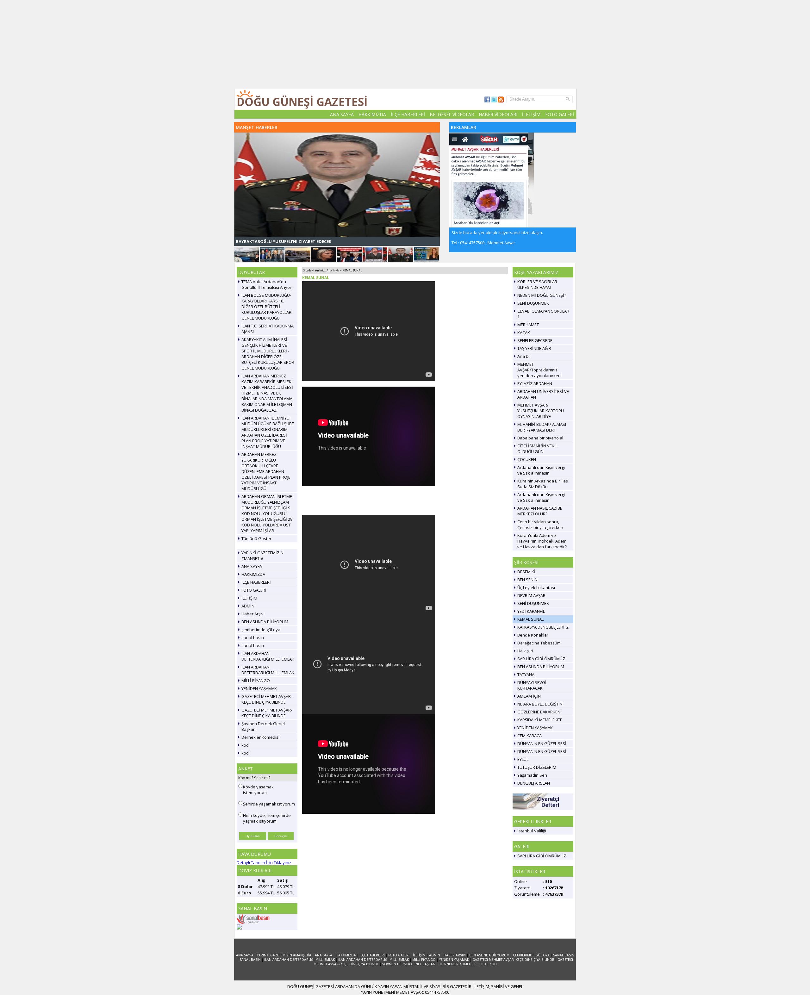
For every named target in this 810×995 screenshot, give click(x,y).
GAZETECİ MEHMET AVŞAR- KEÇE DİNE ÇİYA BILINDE (266, 705)
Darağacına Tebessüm (539, 648)
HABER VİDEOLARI (498, 114)
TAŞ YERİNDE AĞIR (534, 354)
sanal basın (252, 643)
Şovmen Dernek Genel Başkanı (263, 732)
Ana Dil (524, 362)
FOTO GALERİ (559, 114)
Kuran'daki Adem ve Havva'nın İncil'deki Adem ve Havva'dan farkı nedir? (542, 546)
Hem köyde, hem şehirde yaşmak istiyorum (267, 824)
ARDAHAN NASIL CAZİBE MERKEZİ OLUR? (539, 516)
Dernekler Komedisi (260, 743)
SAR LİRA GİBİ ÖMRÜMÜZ (541, 664)
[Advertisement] (405, 44)
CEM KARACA (529, 741)
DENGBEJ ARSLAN (533, 789)
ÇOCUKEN (526, 465)
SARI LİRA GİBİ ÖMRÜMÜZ (541, 861)
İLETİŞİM (531, 114)
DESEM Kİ (526, 577)
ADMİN (247, 611)
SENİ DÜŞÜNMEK (533, 309)
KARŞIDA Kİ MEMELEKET (539, 725)
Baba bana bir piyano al (540, 443)
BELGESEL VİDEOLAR (452, 114)
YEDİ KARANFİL (531, 617)
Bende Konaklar (532, 641)
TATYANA (525, 680)
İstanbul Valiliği (531, 836)
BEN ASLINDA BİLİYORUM (264, 627)
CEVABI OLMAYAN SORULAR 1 (543, 319)
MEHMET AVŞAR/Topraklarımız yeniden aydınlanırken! (539, 375)
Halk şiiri (525, 656)
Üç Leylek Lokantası (536, 593)
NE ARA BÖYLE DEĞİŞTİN (540, 709)
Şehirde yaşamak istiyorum (269, 809)
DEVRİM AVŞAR (531, 601)
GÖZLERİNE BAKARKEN (538, 717)
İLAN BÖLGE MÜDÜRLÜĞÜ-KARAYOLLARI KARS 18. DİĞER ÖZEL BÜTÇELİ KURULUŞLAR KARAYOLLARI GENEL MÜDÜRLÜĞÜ (266, 312)
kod (245, 751)
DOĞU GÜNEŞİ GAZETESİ (302, 101)
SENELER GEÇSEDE (534, 346)
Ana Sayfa (333, 276)
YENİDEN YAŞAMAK (259, 694)
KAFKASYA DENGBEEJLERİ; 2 (543, 633)
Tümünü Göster (256, 544)
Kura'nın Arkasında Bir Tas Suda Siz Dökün (542, 489)
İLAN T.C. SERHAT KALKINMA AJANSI (267, 334)
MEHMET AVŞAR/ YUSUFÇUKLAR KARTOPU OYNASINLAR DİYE (540, 416)
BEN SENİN (527, 585)
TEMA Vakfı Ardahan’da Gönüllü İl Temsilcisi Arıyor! (266, 290)
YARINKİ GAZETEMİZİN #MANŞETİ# (262, 561)
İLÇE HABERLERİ (408, 114)
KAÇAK (523, 338)
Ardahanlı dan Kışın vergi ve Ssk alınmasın (541, 476)
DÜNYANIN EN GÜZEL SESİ (541, 749)
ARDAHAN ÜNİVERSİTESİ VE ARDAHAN (543, 400)
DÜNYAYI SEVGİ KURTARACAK (531, 691)
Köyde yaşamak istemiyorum (258, 795)
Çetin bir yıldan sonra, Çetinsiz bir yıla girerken (540, 530)
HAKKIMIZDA (372, 114)
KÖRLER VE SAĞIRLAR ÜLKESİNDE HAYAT (537, 290)
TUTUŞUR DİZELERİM (536, 773)
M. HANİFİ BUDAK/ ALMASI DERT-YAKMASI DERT (541, 432)
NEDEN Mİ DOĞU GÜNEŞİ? (541, 301)
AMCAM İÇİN (529, 702)
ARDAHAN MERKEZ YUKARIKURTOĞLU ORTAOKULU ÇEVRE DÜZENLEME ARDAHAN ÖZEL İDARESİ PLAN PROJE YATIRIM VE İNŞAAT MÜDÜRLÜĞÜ (265, 477)
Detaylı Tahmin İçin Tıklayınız (264, 868)
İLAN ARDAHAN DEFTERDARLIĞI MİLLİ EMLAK (267, 662)
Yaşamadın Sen (532, 781)
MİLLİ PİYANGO (255, 686)
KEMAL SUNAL (530, 625)
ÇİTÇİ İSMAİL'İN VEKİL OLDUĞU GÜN (537, 454)
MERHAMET (528, 330)
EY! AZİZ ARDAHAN (534, 389)
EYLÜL (522, 765)
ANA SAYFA (342, 114)
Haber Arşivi (253, 619)
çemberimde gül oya (260, 635)
